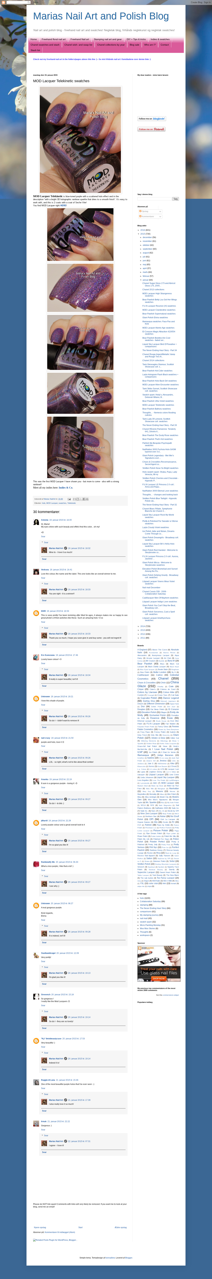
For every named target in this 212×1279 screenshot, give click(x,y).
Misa (139, 797)
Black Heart (174, 667)
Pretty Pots (165, 844)
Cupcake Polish (149, 698)
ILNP (140, 752)
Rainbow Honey (156, 850)
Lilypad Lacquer (156, 774)
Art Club (167, 658)
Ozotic (165, 822)
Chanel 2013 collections (153, 289)
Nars (153, 811)
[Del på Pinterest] (87, 499)
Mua (162, 802)
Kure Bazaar (162, 766)
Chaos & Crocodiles (146, 682)
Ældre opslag (121, 1227)
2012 (143, 634)
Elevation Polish (149, 712)
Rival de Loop (170, 853)
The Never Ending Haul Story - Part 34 (159, 350)
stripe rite (140, 886)
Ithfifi (43, 611)
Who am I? (150, 44)
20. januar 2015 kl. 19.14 (79, 1017)
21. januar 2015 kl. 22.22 (59, 1121)
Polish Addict (156, 836)
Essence (154, 718)
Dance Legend (171, 698)
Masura (159, 791)
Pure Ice (165, 847)
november (147, 241)
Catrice (159, 675)
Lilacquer (141, 775)
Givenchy (166, 735)
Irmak (44, 1121)
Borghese (175, 669)
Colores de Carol (167, 689)
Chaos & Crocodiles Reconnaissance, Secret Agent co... (159, 463)
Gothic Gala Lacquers (167, 743)
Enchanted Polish (158, 715)
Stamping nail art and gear (108, 39)
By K (174, 672)
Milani (162, 794)
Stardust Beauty (156, 870)
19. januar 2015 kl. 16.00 (60, 520)
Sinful (172, 861)
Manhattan (174, 788)
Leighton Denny (155, 772)
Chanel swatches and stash (45, 44)
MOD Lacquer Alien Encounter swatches (160, 384)
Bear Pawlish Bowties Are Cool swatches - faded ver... (156, 339)
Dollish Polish (156, 707)
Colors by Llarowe (147, 692)
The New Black (172, 875)
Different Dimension (156, 704)
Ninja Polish (167, 814)
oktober (146, 245)
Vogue (146, 881)
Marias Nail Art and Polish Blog (101, 16)
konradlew (110, 1258)
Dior (143, 706)
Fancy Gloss (163, 727)
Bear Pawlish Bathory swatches (156, 409)
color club (153, 883)
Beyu (162, 664)
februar (146, 276)
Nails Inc (175, 808)
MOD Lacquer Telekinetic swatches (158, 405)
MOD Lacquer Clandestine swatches (158, 310)
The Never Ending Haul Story (153, 908)
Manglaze (161, 788)
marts (145, 272)
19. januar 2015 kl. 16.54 (58, 611)
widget (176, 995)
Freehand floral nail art (54, 39)
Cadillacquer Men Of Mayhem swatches (160, 598)
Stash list (35, 50)
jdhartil (44, 820)
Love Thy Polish (159, 780)
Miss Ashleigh (150, 797)
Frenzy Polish (160, 732)
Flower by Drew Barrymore (168, 729)
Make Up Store (157, 786)
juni (145, 260)
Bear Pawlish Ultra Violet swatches (158, 401)
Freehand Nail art (80, 39)
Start (80, 1227)
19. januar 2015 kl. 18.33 (79, 589)
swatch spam (146, 922)
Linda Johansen (146, 777)
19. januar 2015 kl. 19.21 (62, 696)
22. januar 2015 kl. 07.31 (79, 1141)
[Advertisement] (80, 1217)
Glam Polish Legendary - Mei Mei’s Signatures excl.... (158, 456)
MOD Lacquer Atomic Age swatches (158, 328)
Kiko (172, 763)
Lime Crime (174, 775)
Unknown (45, 696)
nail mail (144, 918)
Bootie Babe (163, 669)
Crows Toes (162, 695)
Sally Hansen (164, 856)
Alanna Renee (169, 652)
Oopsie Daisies (143, 822)
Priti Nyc (153, 847)
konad (173, 883)
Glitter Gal (174, 738)
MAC (155, 783)
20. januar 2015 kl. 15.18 (62, 994)
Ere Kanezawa (48, 655)
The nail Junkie (146, 878)
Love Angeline (143, 780)
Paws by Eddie (163, 825)
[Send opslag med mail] (69, 499)
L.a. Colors (141, 769)
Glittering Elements (148, 741)
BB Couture (150, 661)
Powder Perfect (157, 842)
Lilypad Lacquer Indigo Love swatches (159, 601)
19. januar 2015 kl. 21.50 (62, 738)
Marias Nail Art (50, 499)
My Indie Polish (173, 802)
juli (144, 257)
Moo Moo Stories (147, 928)
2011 (143, 638)
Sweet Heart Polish (168, 872)
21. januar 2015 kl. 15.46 (67, 1080)
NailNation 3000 (161, 808)
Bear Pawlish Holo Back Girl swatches (159, 381)
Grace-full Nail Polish (147, 746)
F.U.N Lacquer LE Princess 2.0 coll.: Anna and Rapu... (158, 485)
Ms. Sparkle (151, 802)
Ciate (171, 686)
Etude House (161, 721)
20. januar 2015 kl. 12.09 (67, 953)
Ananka (44, 779)
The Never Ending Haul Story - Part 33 (159, 425)
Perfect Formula (165, 828)
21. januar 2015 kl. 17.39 (79, 1100)
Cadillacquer (143, 675)
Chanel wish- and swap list (78, 44)
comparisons (146, 911)
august (146, 253)
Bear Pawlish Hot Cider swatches (157, 371)
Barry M (171, 661)
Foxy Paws (145, 732)
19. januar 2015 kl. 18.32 (79, 548)
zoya (149, 886)
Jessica (163, 761)
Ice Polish (153, 752)
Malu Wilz (150, 788)
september (148, 249)
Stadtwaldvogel (48, 953)
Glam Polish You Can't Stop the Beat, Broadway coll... (159, 606)
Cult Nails (175, 695)
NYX (152, 805)
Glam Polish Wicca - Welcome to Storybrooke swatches (157, 563)
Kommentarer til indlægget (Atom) (60, 1232)
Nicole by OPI (173, 811)
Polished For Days (161, 839)
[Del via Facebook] (84, 499)
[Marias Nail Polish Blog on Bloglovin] (151, 120)
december (147, 237)
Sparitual (151, 867)
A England (142, 650)
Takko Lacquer (143, 875)
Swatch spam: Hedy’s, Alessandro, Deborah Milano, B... (157, 396)
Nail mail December (151, 587)
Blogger (128, 1258)
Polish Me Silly (170, 836)
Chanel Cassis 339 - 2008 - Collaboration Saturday (154, 592)
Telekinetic (71, 503)
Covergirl (150, 695)
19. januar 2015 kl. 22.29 (60, 820)
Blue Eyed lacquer (147, 669)
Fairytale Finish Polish (145, 727)
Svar (43, 536)
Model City (164, 797)
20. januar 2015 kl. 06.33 (67, 862)
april (145, 268)
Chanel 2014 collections (153, 360)
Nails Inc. (144, 811)
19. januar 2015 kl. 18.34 (79, 675)
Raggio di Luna (48, 1080)
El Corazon (173, 709)
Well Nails (156, 881)
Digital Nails (174, 704)
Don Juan (171, 707)
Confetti (140, 695)
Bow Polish (144, 672)
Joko (174, 761)
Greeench (45, 994)
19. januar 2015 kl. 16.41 (61, 570)
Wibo (177, 881)
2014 (143, 626)
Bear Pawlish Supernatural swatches (159, 314)
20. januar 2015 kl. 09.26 (79, 716)
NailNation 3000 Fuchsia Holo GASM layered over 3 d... (159, 450)
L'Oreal (173, 766)
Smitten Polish (143, 864)
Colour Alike (168, 692)
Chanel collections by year (111, 44)
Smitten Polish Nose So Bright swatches (160, 468)
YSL (142, 883)
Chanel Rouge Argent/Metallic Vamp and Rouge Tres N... (158, 355)
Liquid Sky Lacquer (166, 777)
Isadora (150, 758)
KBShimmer (162, 763)
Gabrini (173, 732)
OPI (151, 819)
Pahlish (148, 825)
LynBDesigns (174, 780)
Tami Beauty (157, 875)
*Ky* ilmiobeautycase (51, 1038)
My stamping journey (149, 915)
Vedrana (45, 570)
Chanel (163, 678)
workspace (145, 935)
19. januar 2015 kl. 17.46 (67, 655)
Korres (151, 766)
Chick (163, 682)
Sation (149, 858)
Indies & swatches (160, 39)
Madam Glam (142, 786)
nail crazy (45, 738)
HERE (63, 205)
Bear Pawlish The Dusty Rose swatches (160, 435)
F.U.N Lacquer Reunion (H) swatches (159, 306)
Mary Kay (147, 791)
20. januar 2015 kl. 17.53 (73, 1038)
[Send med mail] (74, 499)
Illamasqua (143, 755)
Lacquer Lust (173, 769)
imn (164, 883)
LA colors (153, 769)
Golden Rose (151, 743)
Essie (170, 718)
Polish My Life (143, 839)
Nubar (163, 816)
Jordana (140, 763)
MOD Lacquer (52, 503)
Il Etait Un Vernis (168, 752)
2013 (143, 630)
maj (145, 264)
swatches (62, 503)
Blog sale (134, 44)
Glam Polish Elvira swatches (155, 317)
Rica (158, 853)
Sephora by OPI (164, 858)
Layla (143, 772)
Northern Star (151, 816)
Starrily (172, 870)
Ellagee (164, 712)
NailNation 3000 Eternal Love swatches (160, 491)
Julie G (151, 763)
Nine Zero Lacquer (149, 813)
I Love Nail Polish (162, 749)
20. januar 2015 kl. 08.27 (62, 903)
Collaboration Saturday (150, 901)
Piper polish (171, 833)
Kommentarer (147, 216)
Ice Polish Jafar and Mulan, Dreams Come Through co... (158, 532)
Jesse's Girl (151, 761)
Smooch (140, 867)
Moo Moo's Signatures (158, 800)
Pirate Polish (142, 836)
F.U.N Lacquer (153, 724)
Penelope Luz (150, 828)
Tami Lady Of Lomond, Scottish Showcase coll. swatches (156, 420)
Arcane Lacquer (153, 658)
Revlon (150, 853)
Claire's (153, 689)
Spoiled (161, 867)
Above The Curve (159, 650)
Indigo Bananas (165, 755)
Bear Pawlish (144, 663)
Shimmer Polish (159, 861)
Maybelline (141, 794)
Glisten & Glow (158, 738)
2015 (143, 234)
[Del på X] (80, 499)
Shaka (147, 861)
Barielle (161, 661)
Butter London (159, 672)
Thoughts (144, 932)
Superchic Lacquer (146, 872)
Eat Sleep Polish (157, 709)
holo (43, 503)
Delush (140, 704)
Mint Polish (171, 794)
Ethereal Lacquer (144, 721)
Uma (139, 881)
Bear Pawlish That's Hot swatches (157, 439)
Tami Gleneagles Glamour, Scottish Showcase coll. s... (158, 365)
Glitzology (164, 741)
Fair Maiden (171, 724)
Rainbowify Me (48, 862)
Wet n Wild (167, 881)
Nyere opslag (40, 1227)
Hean (165, 746)
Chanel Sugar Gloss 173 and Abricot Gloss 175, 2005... (158, 284)
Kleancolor (141, 766)
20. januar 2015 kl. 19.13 (79, 973)
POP (139, 825)
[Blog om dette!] (77, 499)
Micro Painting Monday (150, 925)
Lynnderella (144, 783)
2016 (143, 230)
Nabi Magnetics (165, 805)
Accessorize (153, 652)
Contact (165, 44)
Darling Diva (149, 701)
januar (146, 280)
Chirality (160, 686)
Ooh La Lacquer (167, 819)
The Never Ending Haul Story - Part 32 (159, 505)
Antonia (44, 520)
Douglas (141, 709)
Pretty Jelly (153, 844)
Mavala (172, 791)
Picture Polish (160, 830)
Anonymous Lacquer (161, 655)
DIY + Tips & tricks (136, 39)
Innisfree (140, 758)
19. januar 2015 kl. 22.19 (60, 779)
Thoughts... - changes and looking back (160, 494)
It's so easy (163, 758)
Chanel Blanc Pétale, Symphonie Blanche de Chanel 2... (157, 510)
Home (33, 39)
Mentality (153, 794)
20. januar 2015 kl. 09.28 (79, 932)
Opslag (144, 211)
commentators (168, 995)
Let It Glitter (171, 772)
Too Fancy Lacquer (166, 878)
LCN (162, 769)
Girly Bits (154, 735)
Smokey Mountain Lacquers (165, 864)
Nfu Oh (161, 811)
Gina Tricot (142, 735)
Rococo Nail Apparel (146, 856)
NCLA (143, 805)
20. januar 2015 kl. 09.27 (79, 799)
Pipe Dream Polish (154, 833)
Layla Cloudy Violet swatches (155, 527)
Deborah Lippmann (168, 701)
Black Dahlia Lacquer (157, 667)
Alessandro (142, 655)
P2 (173, 822)
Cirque (140, 689)
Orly (156, 822)
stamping (144, 905)
